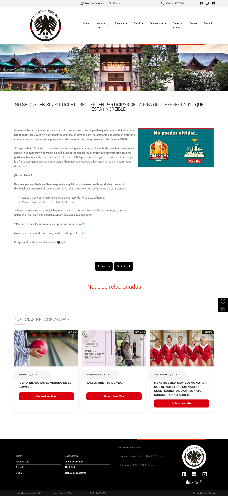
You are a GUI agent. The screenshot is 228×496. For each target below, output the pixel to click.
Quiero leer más (46, 396)
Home (86, 23)
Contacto (208, 23)
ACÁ (81, 224)
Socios (193, 23)
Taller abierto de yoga (105, 382)
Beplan (212, 493)
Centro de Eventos (177, 25)
